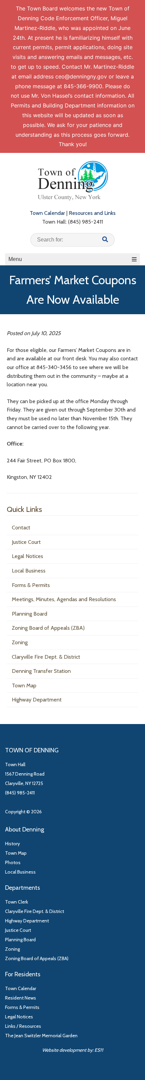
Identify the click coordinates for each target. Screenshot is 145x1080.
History (12, 844)
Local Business (29, 570)
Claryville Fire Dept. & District (46, 657)
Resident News (20, 998)
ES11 (98, 1050)
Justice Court (26, 542)
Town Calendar (47, 213)
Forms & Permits (31, 585)
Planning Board (29, 614)
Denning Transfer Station (41, 671)
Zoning (20, 642)
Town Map (24, 685)
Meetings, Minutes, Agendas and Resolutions (64, 599)
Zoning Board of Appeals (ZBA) (48, 628)
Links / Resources (23, 1026)
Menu (15, 259)
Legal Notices (27, 556)
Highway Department (37, 699)
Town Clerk (16, 902)
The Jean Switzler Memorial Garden (41, 1036)
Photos (13, 862)
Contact (21, 527)
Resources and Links (92, 213)
